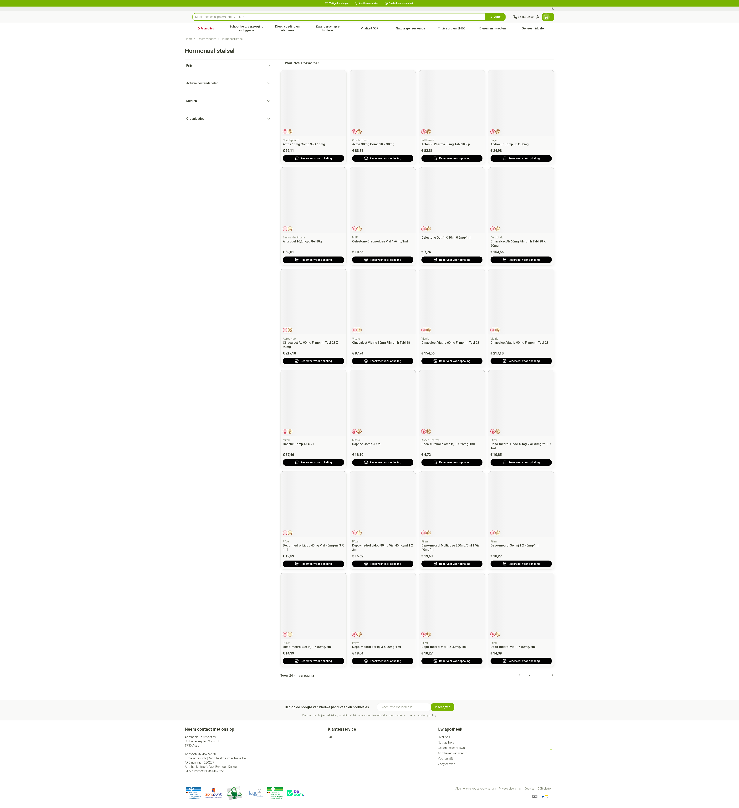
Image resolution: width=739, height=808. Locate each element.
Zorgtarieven (446, 764)
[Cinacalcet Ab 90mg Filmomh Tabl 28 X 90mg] (313, 302)
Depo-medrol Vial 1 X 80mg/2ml (513, 647)
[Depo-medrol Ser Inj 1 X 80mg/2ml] (313, 606)
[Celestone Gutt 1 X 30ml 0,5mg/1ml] (452, 200)
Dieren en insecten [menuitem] (496, 29)
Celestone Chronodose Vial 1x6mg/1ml (380, 241)
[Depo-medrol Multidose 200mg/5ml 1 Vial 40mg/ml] (452, 504)
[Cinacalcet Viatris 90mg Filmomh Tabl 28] (521, 302)
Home (188, 38)
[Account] (538, 17)
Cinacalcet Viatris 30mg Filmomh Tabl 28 (381, 342)
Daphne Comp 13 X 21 (298, 444)
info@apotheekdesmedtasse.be (224, 758)
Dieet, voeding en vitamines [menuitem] (291, 28)
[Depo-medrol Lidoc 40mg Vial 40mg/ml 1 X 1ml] (521, 403)
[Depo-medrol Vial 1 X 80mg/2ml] (521, 606)
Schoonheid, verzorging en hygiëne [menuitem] (248, 28)
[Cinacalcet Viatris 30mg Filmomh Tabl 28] (383, 302)
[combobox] (339, 17)
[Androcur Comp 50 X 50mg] (521, 103)
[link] (519, 675)
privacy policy (428, 715)
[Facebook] (551, 750)
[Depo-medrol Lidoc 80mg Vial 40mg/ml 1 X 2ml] (383, 504)
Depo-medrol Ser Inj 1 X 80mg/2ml (307, 647)
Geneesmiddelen (206, 38)
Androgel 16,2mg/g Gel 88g (302, 241)
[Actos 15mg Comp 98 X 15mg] (313, 103)
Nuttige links (446, 742)
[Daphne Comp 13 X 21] (313, 403)
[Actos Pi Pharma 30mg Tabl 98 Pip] (452, 103)
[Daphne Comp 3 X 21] (383, 403)
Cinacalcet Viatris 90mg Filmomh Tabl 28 (519, 342)
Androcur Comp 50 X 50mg (510, 144)
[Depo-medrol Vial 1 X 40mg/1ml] (452, 606)
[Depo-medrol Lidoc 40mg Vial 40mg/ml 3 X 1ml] (313, 504)
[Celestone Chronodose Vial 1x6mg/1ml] (383, 200)
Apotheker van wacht (452, 753)
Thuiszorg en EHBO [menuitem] (455, 29)
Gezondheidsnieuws (451, 748)
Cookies (529, 788)
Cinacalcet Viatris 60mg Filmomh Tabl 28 (450, 342)
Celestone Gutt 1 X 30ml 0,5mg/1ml (446, 237)
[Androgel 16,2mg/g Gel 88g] (313, 200)
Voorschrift (445, 758)
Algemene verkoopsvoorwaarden (476, 788)
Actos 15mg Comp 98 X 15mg (304, 144)
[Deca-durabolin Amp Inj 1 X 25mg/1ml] (452, 403)
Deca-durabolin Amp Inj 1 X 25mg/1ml (448, 444)
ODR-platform (546, 788)
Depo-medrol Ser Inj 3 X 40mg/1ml (376, 647)
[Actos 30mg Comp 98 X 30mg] (383, 103)
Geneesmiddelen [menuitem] (538, 29)
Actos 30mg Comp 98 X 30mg (373, 144)
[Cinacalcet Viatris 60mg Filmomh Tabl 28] (452, 302)
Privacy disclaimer (510, 788)
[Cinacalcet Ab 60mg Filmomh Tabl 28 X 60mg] (521, 200)
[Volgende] (551, 675)
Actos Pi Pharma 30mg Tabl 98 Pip (445, 144)
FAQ (330, 737)
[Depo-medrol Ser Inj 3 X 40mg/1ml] (383, 606)
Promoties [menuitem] (207, 28)
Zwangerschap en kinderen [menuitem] (332, 28)
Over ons (444, 737)
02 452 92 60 (207, 754)
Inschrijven (442, 707)
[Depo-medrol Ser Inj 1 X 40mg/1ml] (521, 504)
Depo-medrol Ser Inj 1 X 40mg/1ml (515, 545)
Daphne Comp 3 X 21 (367, 444)
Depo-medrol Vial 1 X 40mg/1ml (443, 647)
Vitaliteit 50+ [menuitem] (375, 29)
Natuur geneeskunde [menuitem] (413, 29)
